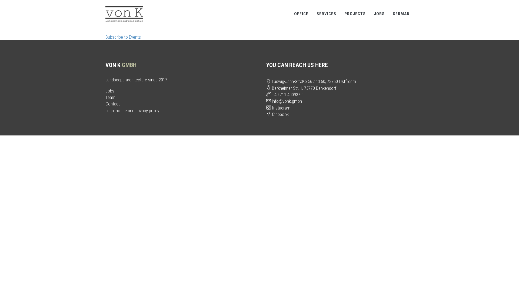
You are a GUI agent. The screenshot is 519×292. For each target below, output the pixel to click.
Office (301, 13)
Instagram (280, 108)
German (401, 13)
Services (326, 13)
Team (110, 97)
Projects (355, 13)
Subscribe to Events (123, 37)
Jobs (379, 13)
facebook (280, 114)
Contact (112, 104)
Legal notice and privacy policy (132, 110)
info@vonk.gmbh (286, 101)
